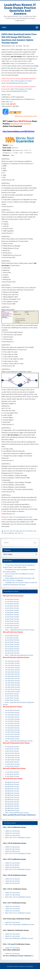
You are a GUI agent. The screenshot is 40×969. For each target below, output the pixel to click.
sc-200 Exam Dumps (12, 772)
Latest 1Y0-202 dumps (12, 908)
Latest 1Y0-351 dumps (12, 847)
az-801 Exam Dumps (12, 628)
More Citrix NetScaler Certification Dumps (19, 938)
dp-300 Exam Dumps (12, 651)
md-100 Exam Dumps (12, 710)
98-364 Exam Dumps (12, 791)
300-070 (6, 531)
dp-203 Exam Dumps (12, 649)
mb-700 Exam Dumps (12, 689)
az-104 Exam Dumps (12, 599)
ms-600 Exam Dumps (12, 732)
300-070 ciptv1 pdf (16, 531)
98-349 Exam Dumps (12, 782)
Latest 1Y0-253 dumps (12, 892)
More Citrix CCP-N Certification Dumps (18, 853)
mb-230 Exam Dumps (12, 667)
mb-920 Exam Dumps (12, 760)
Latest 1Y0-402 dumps (12, 833)
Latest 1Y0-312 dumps (12, 867)
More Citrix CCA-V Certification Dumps (17, 913)
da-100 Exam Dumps (12, 640)
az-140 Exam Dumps (12, 604)
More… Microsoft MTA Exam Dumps (17, 813)
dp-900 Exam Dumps (12, 753)
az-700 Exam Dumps (12, 623)
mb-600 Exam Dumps (12, 687)
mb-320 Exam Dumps (12, 676)
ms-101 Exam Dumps (12, 717)
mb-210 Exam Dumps (12, 663)
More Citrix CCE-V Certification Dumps (17, 837)
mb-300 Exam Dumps (12, 672)
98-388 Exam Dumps (12, 810)
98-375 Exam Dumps (12, 804)
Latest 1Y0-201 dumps (12, 911)
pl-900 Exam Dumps (12, 762)
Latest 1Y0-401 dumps (12, 831)
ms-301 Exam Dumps (12, 728)
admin (20, 45)
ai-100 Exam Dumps (11, 636)
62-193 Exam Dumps (12, 746)
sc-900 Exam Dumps (12, 766)
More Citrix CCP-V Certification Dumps (17, 869)
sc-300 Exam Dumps (12, 774)
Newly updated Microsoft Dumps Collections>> (19, 815)
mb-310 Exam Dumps (12, 674)
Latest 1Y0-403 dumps (12, 835)
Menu (4, 27)
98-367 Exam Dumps (12, 797)
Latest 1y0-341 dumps (12, 883)
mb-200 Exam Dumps (12, 661)
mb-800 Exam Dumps (12, 691)
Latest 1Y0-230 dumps (12, 934)
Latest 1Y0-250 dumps (12, 895)
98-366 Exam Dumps (12, 795)
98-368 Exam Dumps (12, 799)
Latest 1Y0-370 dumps (12, 881)
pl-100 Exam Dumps (12, 694)
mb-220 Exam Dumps (12, 665)
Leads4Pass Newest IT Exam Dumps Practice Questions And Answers (20, 9)
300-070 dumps (28, 531)
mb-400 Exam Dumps (12, 683)
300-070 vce (19, 533)
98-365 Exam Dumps (12, 793)
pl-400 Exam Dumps (12, 698)
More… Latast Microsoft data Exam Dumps (19, 655)
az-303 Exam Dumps (12, 610)
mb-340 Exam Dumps (12, 681)
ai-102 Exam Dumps (11, 638)
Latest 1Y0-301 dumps (12, 863)
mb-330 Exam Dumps (12, 678)
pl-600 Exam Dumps (12, 700)
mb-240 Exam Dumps (12, 670)
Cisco (27, 45)
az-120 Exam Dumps (12, 601)
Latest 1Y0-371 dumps (12, 879)
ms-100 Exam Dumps (12, 715)
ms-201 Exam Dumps (12, 721)
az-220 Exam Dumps (12, 608)
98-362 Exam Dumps (12, 786)
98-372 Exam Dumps (12, 802)
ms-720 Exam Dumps (12, 736)
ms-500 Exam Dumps (12, 730)
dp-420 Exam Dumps (12, 653)
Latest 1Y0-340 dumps (12, 849)
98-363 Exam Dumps (12, 789)
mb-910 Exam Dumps (12, 757)
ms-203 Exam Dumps (12, 723)
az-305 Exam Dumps (12, 614)
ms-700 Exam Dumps (12, 734)
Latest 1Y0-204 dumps (12, 922)
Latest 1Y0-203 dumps (12, 906)
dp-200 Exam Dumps (12, 644)
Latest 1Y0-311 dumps (12, 865)
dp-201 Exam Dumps (12, 646)
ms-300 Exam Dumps (12, 725)
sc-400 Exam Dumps (12, 776)
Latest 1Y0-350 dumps (12, 851)
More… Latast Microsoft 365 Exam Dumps (19, 741)
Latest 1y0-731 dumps (12, 953)
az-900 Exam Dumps (12, 749)
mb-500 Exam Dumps (12, 685)
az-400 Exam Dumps (12, 617)
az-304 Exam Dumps (12, 612)
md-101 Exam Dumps (12, 712)
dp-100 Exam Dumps (12, 642)
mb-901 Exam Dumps (12, 755)
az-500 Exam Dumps (12, 619)
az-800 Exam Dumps (12, 625)
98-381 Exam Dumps (12, 806)
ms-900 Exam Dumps (12, 764)
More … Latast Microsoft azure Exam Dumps (19, 630)
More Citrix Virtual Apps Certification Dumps (19, 924)
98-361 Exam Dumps (12, 784)
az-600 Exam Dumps (12, 621)
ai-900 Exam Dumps (12, 751)
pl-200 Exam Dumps (12, 696)
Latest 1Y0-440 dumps (12, 948)
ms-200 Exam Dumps (12, 719)
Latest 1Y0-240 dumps (12, 936)
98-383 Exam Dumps (12, 808)
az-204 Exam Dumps (12, 606)
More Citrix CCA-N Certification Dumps (18, 897)
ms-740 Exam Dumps (12, 739)
